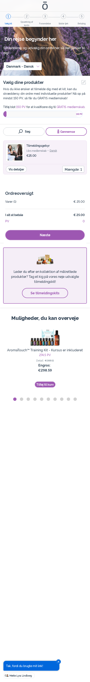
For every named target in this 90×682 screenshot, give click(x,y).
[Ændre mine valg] (82, 82)
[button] (15, 399)
